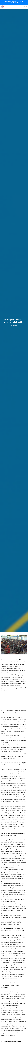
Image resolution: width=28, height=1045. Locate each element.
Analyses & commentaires (14, 314)
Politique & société (14, 317)
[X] (11, 2)
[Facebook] (13, 2)
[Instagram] (15, 2)
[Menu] (26, 7)
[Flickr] (17, 2)
